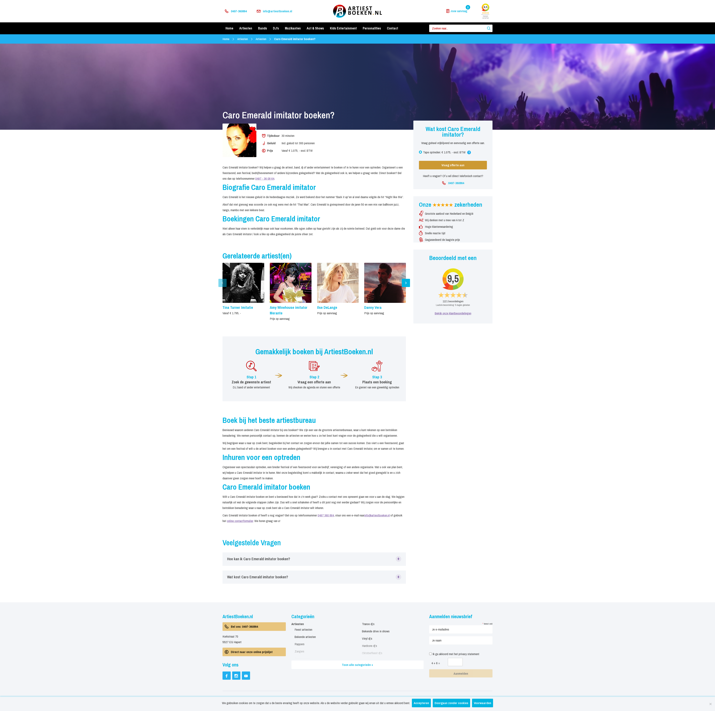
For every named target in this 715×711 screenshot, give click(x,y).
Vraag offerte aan (452, 165)
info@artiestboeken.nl (277, 11)
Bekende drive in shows (376, 631)
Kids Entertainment (343, 28)
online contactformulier (240, 521)
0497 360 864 (326, 515)
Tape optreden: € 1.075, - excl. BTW (446, 153)
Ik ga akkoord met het (455, 654)
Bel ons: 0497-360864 (244, 626)
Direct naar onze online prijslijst (252, 652)
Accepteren (421, 703)
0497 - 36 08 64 (264, 178)
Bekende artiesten (305, 637)
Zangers (299, 651)
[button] (314, 558)
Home (229, 28)
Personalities (372, 28)
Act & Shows (315, 28)
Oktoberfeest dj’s (372, 653)
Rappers (299, 644)
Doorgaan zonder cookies (451, 703)
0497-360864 (239, 11)
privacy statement (469, 654)
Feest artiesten (303, 629)
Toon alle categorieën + (357, 665)
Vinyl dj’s (367, 638)
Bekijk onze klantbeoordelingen (453, 313)
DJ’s (276, 28)
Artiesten (245, 28)
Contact (392, 28)
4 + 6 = (435, 663)
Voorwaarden (482, 703)
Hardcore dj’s (369, 646)
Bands (262, 28)
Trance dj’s (368, 624)
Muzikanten (293, 28)
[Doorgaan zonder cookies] (710, 704)
